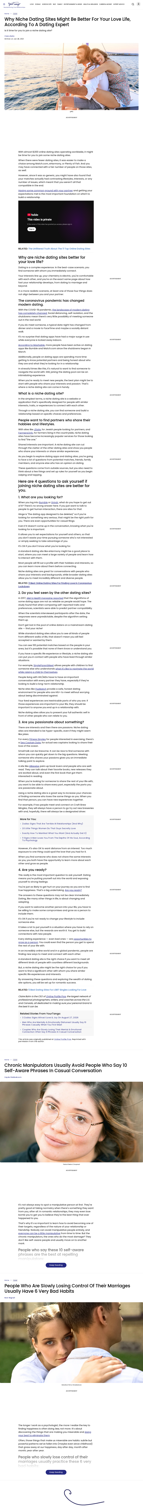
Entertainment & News (73, 4)
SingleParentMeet (44, 665)
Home (6, 14)
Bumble (43, 502)
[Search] (132, 3)
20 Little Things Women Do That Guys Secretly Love (49, 828)
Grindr (54, 502)
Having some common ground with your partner (45, 190)
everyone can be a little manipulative (39, 1233)
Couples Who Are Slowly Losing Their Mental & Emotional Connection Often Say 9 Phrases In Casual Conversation (51, 1030)
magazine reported (45, 598)
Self (54, 4)
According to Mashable (31, 345)
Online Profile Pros (56, 996)
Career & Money (105, 4)
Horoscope (47, 4)
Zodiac (38, 4)
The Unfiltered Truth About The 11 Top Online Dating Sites (59, 248)
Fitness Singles (37, 739)
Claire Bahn (9, 36)
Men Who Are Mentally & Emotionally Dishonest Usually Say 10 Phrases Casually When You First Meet (54, 1023)
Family (59, 4)
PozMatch (40, 688)
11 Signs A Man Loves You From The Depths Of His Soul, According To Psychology (56, 839)
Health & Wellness (90, 4)
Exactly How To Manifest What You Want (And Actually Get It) (54, 833)
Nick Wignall (9, 1298)
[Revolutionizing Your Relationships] (14, 4)
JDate (37, 429)
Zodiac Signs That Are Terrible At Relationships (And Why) (52, 823)
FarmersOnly (25, 432)
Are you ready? (73, 890)
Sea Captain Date (30, 742)
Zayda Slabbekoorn (13, 1077)
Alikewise (34, 766)
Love (32, 4)
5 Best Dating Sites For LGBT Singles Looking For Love (57, 989)
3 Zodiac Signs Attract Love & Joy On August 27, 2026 (50, 1017)
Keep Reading (56, 1265)
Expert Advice (118, 4)
